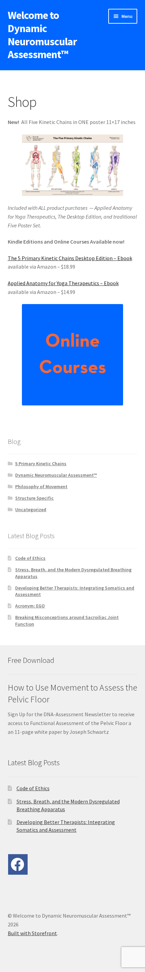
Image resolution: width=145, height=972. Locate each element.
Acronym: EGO (30, 606)
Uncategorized (30, 509)
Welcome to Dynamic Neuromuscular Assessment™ (42, 34)
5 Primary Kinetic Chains (40, 463)
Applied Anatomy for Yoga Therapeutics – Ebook (63, 283)
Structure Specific (34, 498)
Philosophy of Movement (41, 486)
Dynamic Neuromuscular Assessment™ (56, 475)
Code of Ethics (30, 558)
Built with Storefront (32, 933)
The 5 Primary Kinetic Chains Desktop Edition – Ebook (70, 258)
